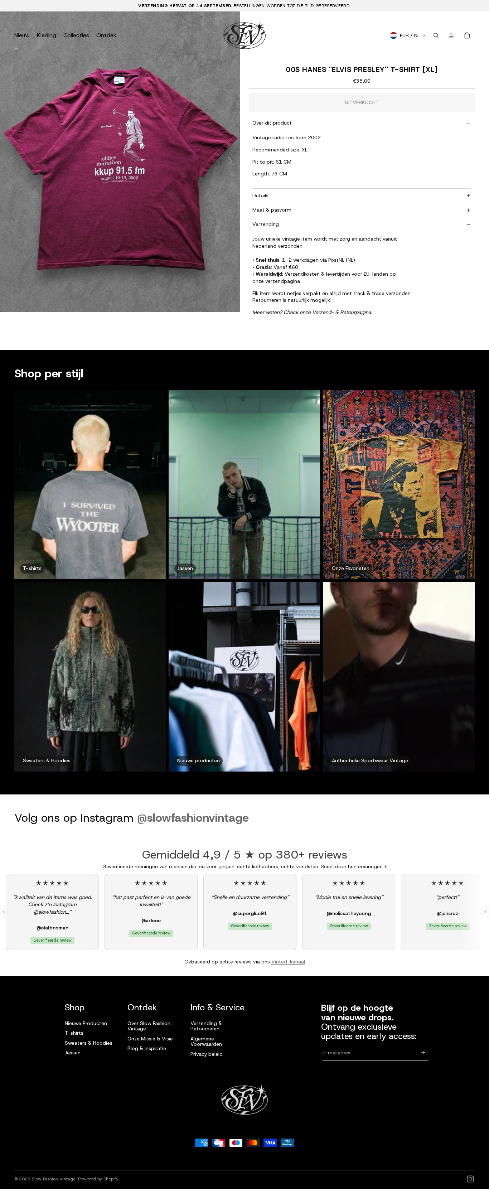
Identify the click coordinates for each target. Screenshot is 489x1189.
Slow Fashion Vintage (54, 1179)
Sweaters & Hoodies (88, 1043)
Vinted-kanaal (288, 961)
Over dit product (272, 123)
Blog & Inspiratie (146, 1048)
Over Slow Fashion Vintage (148, 1026)
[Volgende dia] (232, 161)
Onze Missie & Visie (150, 1038)
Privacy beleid (206, 1054)
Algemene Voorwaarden (206, 1041)
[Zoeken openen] (436, 35)
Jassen (73, 1052)
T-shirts (74, 1033)
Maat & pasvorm (271, 210)
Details (260, 195)
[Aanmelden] (423, 1053)
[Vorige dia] (8, 161)
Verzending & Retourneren (206, 1026)
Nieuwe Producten (86, 1023)
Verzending (265, 224)
